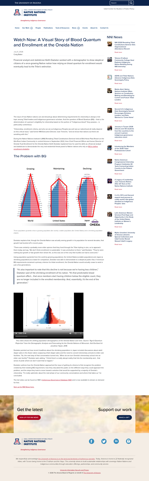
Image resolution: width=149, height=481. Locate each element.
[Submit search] (131, 3)
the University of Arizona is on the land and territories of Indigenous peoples (66, 459)
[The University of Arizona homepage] (28, 3)
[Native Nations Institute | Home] (33, 15)
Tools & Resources (62, 28)
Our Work (25, 28)
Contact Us (104, 28)
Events (85, 28)
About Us (93, 28)
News (74, 28)
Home (17, 28)
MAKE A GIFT (124, 417)
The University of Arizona (91, 473)
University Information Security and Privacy (74, 470)
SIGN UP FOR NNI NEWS (29, 417)
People (38, 28)
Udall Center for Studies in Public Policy (119, 9)
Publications (48, 28)
